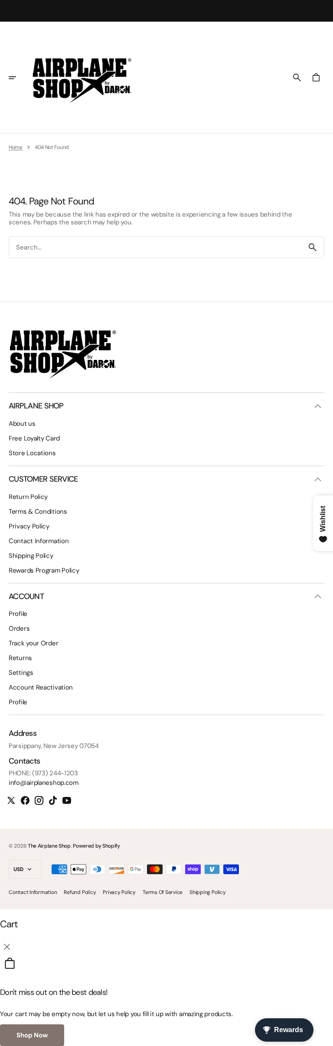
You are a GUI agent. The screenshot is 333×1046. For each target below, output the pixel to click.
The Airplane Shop (49, 845)
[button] (18, 77)
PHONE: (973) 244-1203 (43, 773)
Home (16, 147)
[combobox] (155, 247)
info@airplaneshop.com (43, 783)
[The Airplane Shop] (82, 77)
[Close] (7, 947)
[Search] (312, 247)
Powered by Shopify (96, 845)
